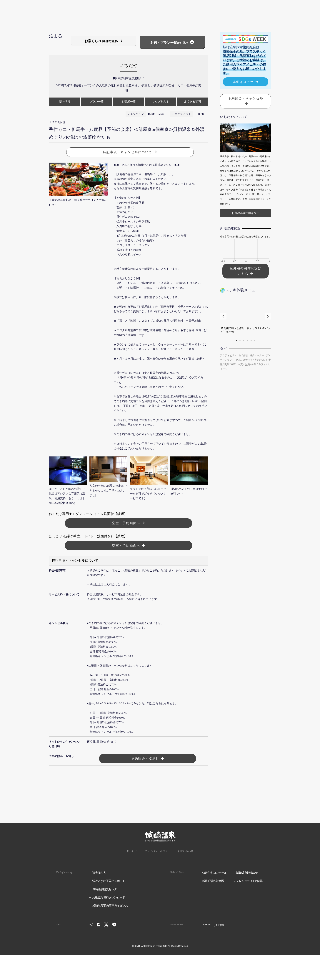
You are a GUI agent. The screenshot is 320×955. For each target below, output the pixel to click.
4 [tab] (247, 340)
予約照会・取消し (145, 758)
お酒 (247, 364)
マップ (160, 101)
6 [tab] (255, 340)
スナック (247, 360)
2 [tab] (240, 340)
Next (268, 316)
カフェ (262, 364)
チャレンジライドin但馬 (247, 881)
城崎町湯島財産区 (213, 881)
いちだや (128, 65)
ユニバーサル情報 (213, 925)
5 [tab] (251, 340)
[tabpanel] (245, 316)
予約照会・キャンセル (245, 98)
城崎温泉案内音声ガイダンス (110, 905)
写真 (240, 364)
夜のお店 (259, 360)
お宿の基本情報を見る (245, 213)
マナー (260, 355)
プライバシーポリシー (157, 851)
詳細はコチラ (243, 82)
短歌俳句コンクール (214, 872)
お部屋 (129, 101)
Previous (223, 316)
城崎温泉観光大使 (247, 872)
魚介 (252, 355)
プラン (97, 101)
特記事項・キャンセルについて (127, 152)
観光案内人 (99, 872)
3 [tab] (244, 340)
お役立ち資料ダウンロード (108, 897)
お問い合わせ (185, 851)
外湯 (253, 364)
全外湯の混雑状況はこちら (245, 270)
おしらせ (132, 851)
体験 (245, 355)
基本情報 (64, 101)
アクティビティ (228, 355)
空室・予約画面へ (126, 523)
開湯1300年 (230, 364)
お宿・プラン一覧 (169, 42)
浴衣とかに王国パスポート (108, 881)
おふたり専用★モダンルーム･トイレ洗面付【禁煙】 (88, 514)
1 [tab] (236, 340)
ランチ (230, 360)
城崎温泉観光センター (105, 889)
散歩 (238, 360)
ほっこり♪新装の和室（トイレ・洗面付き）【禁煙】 (88, 536)
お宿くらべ (101, 41)
